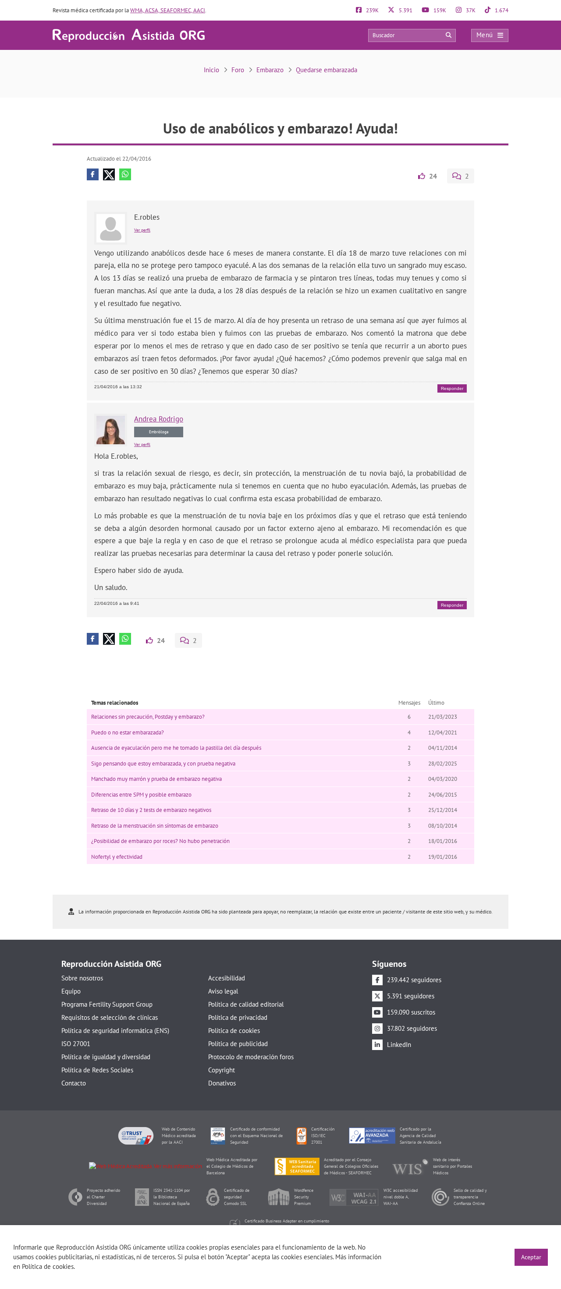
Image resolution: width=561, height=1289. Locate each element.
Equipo (71, 991)
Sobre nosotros (82, 978)
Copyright (221, 1070)
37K (470, 10)
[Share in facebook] (93, 174)
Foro (237, 70)
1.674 (501, 10)
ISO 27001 (75, 1043)
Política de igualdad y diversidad (105, 1057)
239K (372, 10)
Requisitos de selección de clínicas (109, 1017)
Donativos (222, 1083)
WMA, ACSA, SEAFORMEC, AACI (167, 10)
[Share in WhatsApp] (125, 174)
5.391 (405, 10)
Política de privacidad (237, 1017)
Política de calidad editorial (246, 1004)
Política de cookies (234, 1030)
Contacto (73, 1083)
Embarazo (270, 70)
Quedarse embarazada (326, 70)
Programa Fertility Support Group (107, 1004)
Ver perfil (142, 230)
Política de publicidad (238, 1043)
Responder (452, 388)
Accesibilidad (226, 978)
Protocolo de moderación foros (251, 1057)
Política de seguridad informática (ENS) (115, 1030)
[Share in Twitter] (109, 174)
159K (439, 10)
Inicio (211, 70)
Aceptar (531, 1257)
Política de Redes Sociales (97, 1070)
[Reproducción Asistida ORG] (129, 35)
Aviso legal (223, 991)
